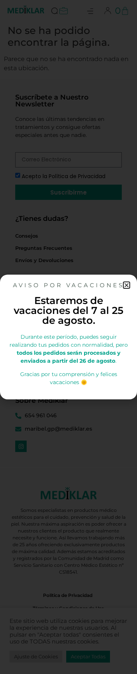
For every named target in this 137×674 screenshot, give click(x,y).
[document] (68, 337)
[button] (126, 285)
